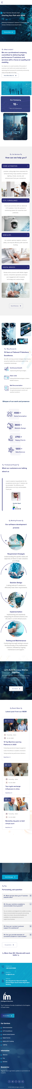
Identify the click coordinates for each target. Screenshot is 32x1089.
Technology (10, 720)
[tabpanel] (16, 494)
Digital (9, 765)
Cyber (9, 799)
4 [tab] (20, 508)
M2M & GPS (7, 235)
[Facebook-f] (9, 1081)
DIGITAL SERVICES (9, 267)
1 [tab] (13, 508)
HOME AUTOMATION (10, 166)
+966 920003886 (11, 968)
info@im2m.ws (10, 974)
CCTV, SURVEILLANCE (10, 200)
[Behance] (22, 1081)
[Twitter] (12, 1081)
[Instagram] (16, 1081)
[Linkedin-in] (19, 1081)
